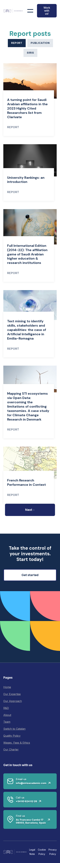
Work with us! (47, 10)
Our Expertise (12, 694)
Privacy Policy (52, 852)
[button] (30, 10)
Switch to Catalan (14, 728)
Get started (30, 575)
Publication (40, 42)
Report (16, 42)
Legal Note (32, 852)
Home (7, 687)
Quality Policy (11, 735)
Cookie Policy (42, 852)
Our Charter (11, 749)
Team (6, 721)
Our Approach (12, 701)
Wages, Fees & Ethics (16, 742)
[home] (13, 10)
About (7, 715)
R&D (6, 708)
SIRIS (30, 52)
